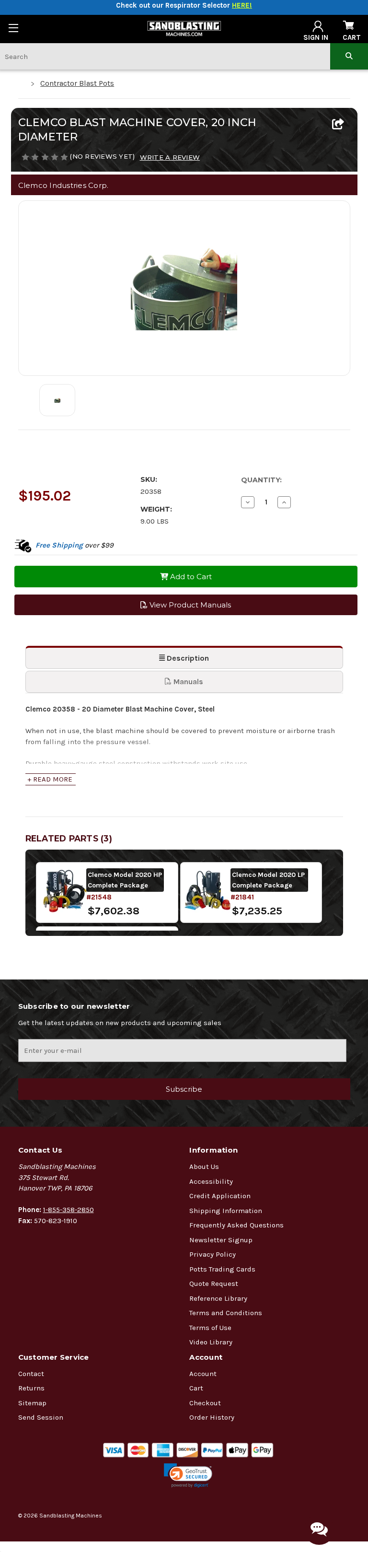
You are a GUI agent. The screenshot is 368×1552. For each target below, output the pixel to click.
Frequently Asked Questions (236, 1225)
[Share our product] (338, 124)
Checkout (205, 1403)
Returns (31, 1388)
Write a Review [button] (170, 157)
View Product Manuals (189, 604)
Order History (211, 1417)
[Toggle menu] (13, 27)
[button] (188, 1475)
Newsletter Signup (221, 1240)
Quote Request (213, 1283)
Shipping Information (225, 1210)
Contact (31, 1373)
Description (187, 658)
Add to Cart (190, 576)
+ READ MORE (49, 779)
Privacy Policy (212, 1254)
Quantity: (261, 480)
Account (203, 1373)
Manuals (187, 681)
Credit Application (220, 1195)
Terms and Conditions (225, 1312)
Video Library (210, 1342)
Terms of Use (210, 1327)
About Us (204, 1166)
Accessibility (211, 1181)
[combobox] (165, 56)
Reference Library (218, 1298)
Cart (196, 1388)
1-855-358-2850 (68, 1209)
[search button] (349, 56)
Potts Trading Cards (222, 1269)
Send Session (40, 1417)
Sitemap (32, 1403)
